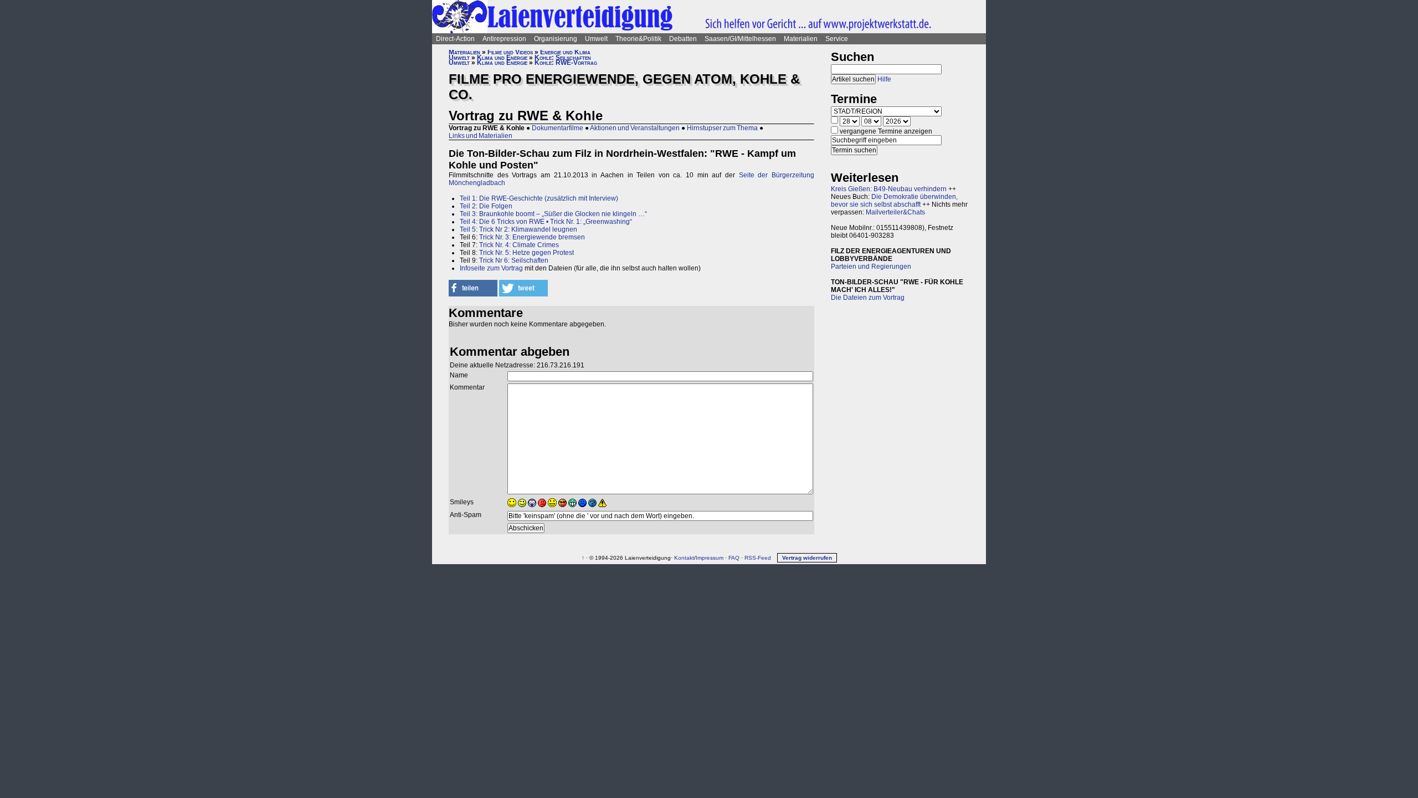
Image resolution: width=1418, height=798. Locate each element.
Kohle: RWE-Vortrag (566, 62)
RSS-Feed (757, 558)
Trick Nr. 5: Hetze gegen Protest (526, 253)
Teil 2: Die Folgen (486, 206)
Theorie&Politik (638, 39)
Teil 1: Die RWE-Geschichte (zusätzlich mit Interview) (539, 198)
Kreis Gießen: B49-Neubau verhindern (889, 189)
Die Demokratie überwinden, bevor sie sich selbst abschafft (894, 200)
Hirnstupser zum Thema (722, 128)
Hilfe (884, 79)
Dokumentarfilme (557, 128)
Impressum (709, 558)
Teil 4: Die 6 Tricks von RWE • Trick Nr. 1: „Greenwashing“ (546, 222)
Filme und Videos (510, 52)
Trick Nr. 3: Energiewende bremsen (532, 237)
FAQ (733, 558)
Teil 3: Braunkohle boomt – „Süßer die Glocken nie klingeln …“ (553, 214)
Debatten (683, 39)
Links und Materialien (480, 136)
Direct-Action (455, 39)
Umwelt (596, 39)
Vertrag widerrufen (807, 558)
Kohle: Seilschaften (563, 58)
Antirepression (504, 39)
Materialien (801, 39)
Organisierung (555, 39)
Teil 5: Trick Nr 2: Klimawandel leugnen (518, 229)
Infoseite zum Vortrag (491, 268)
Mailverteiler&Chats (895, 212)
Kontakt (684, 558)
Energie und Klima (565, 52)
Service (836, 39)
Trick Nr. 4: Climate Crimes (519, 245)
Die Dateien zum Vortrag (868, 297)
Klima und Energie (502, 58)
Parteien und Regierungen (871, 266)
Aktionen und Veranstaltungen (635, 128)
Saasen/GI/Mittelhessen (740, 39)
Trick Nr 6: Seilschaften (513, 260)
